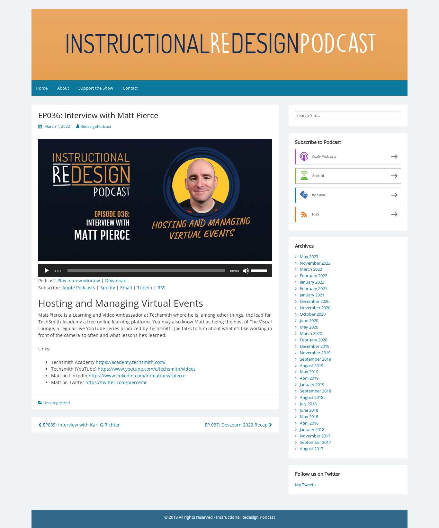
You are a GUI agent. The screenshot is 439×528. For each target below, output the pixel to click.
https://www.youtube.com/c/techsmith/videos (147, 369)
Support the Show (95, 88)
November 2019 (315, 353)
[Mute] (246, 271)
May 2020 (309, 327)
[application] (155, 270)
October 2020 (313, 314)
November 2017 (315, 436)
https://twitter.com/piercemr (116, 382)
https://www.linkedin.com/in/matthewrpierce (137, 376)
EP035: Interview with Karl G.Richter (80, 425)
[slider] (260, 270)
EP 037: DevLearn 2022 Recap (237, 425)
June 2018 (309, 410)
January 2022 (312, 282)
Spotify (107, 288)
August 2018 (311, 397)
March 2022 (311, 269)
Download (116, 280)
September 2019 (315, 359)
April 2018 (309, 423)
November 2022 (315, 263)
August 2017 (311, 449)
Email (126, 288)
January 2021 (312, 295)
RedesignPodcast (96, 126)
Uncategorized (56, 402)
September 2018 (315, 391)
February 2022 (313, 275)
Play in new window (79, 280)
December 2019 (314, 346)
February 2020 (313, 340)
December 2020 (314, 301)
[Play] (46, 271)
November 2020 (315, 308)
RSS (161, 288)
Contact (130, 88)
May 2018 (309, 416)
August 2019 (311, 365)
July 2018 (308, 404)
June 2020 (309, 320)
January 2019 (312, 384)
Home (42, 88)
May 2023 (309, 257)
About (63, 88)
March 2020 (311, 333)
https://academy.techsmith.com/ (131, 362)
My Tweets (305, 485)
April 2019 (309, 378)
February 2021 (313, 288)
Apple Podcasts (78, 288)
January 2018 (312, 429)
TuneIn (144, 288)
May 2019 (309, 371)
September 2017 (315, 442)
